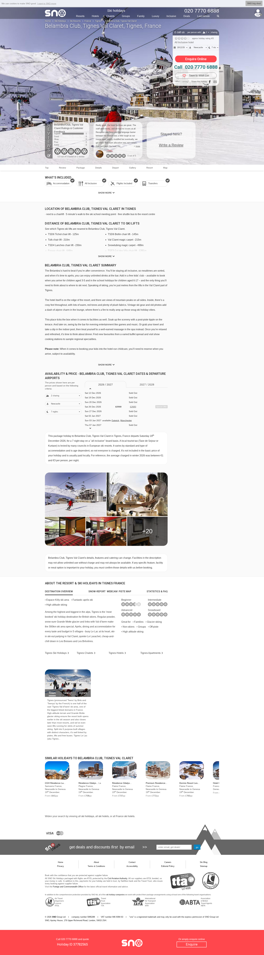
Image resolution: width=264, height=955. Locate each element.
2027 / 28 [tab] (147, 384)
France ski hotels (125, 816)
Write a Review (171, 145)
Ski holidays (116, 11)
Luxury (155, 16)
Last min (203, 16)
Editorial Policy (167, 866)
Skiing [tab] (67, 693)
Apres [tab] (83, 693)
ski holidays (87, 816)
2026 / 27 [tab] (105, 384)
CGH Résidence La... (55, 783)
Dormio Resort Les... (189, 783)
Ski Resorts (75, 21)
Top (47, 167)
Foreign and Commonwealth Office (68, 887)
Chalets (110, 16)
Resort (149, 167)
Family (141, 16)
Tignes (98, 21)
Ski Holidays (60, 21)
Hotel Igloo (218, 783)
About (96, 862)
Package (80, 167)
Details (98, 167)
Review (62, 167)
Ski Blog (203, 862)
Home (48, 21)
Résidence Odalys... (88, 783)
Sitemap (203, 866)
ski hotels (104, 816)
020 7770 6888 (69, 939)
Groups (126, 16)
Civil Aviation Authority (117, 878)
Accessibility (132, 866)
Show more (105, 256)
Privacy (60, 866)
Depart (115, 167)
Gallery (132, 167)
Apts (150, 653)
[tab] (59, 591)
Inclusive (171, 16)
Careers (167, 862)
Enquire (192, 944)
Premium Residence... (156, 783)
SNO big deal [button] (254, 3)
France (87, 21)
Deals (186, 16)
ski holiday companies (115, 895)
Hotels (95, 16)
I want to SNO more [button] (46, 3)
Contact (132, 862)
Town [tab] (52, 693)
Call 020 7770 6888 (196, 67)
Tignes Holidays (56, 653)
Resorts (80, 16)
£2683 (133, 406)
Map (165, 167)
